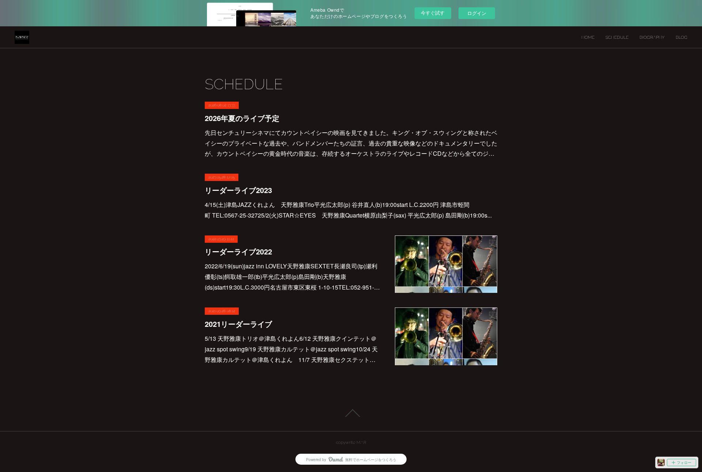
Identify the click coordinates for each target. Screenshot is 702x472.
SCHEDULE (617, 37)
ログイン (476, 13)
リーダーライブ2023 (238, 190)
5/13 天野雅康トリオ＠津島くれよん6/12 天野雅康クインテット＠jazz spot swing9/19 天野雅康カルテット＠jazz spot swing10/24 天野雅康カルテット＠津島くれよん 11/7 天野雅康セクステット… (291, 349)
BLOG (681, 37)
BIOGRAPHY (652, 37)
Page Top (351, 413)
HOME (588, 37)
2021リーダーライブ (238, 323)
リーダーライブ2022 (238, 251)
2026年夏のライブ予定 (242, 118)
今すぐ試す (433, 12)
